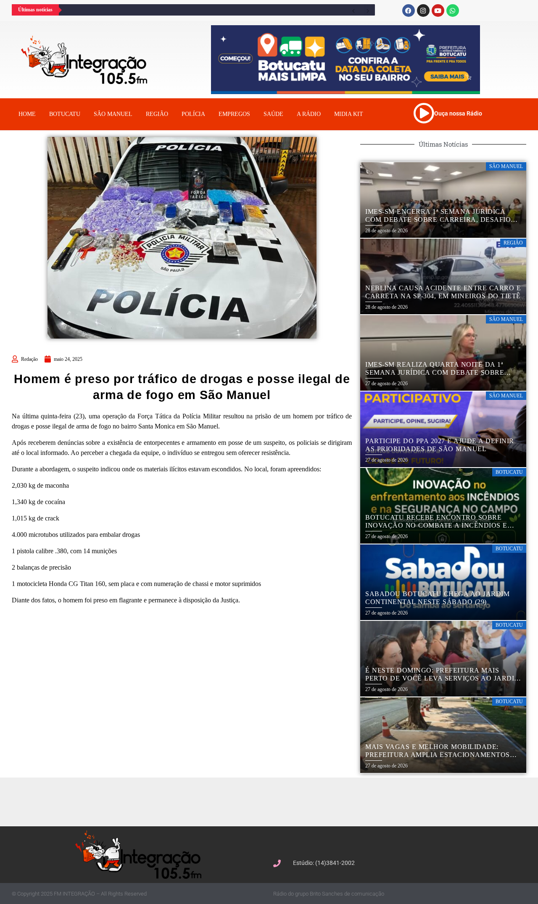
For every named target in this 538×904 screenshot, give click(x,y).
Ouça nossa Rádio (458, 113)
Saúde (273, 114)
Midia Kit (348, 114)
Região (157, 114)
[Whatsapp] (452, 10)
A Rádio (309, 114)
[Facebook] (408, 10)
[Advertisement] (273, 801)
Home (27, 114)
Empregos (234, 114)
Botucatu (64, 114)
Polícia (193, 114)
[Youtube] (438, 10)
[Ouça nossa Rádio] (423, 113)
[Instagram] (423, 10)
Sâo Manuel (113, 114)
